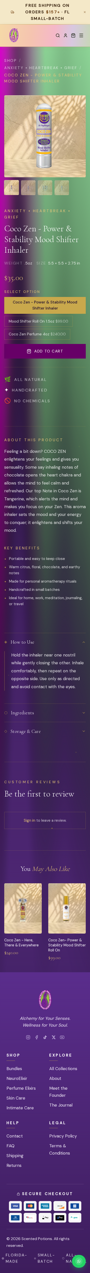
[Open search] (58, 35)
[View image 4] (61, 187)
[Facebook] (36, 1037)
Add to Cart (48, 351)
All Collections (63, 1068)
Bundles (14, 1068)
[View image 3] (45, 187)
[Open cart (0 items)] (73, 35)
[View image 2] (28, 187)
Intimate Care (20, 1108)
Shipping (15, 1155)
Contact (14, 1136)
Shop (10, 60)
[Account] (65, 35)
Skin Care (15, 1098)
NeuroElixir (16, 1078)
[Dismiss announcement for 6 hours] (84, 12)
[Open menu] (81, 35)
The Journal (60, 1105)
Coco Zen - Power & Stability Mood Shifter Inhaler (45, 305)
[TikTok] (45, 1037)
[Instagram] (28, 1037)
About (55, 1078)
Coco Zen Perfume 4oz (37, 334)
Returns (14, 1165)
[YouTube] (62, 1037)
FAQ (10, 1146)
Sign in (29, 820)
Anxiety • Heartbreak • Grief (41, 67)
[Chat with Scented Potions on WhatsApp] (79, 1261)
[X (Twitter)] (54, 1037)
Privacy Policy (63, 1136)
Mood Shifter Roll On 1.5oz (38, 321)
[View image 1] (11, 187)
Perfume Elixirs (21, 1088)
